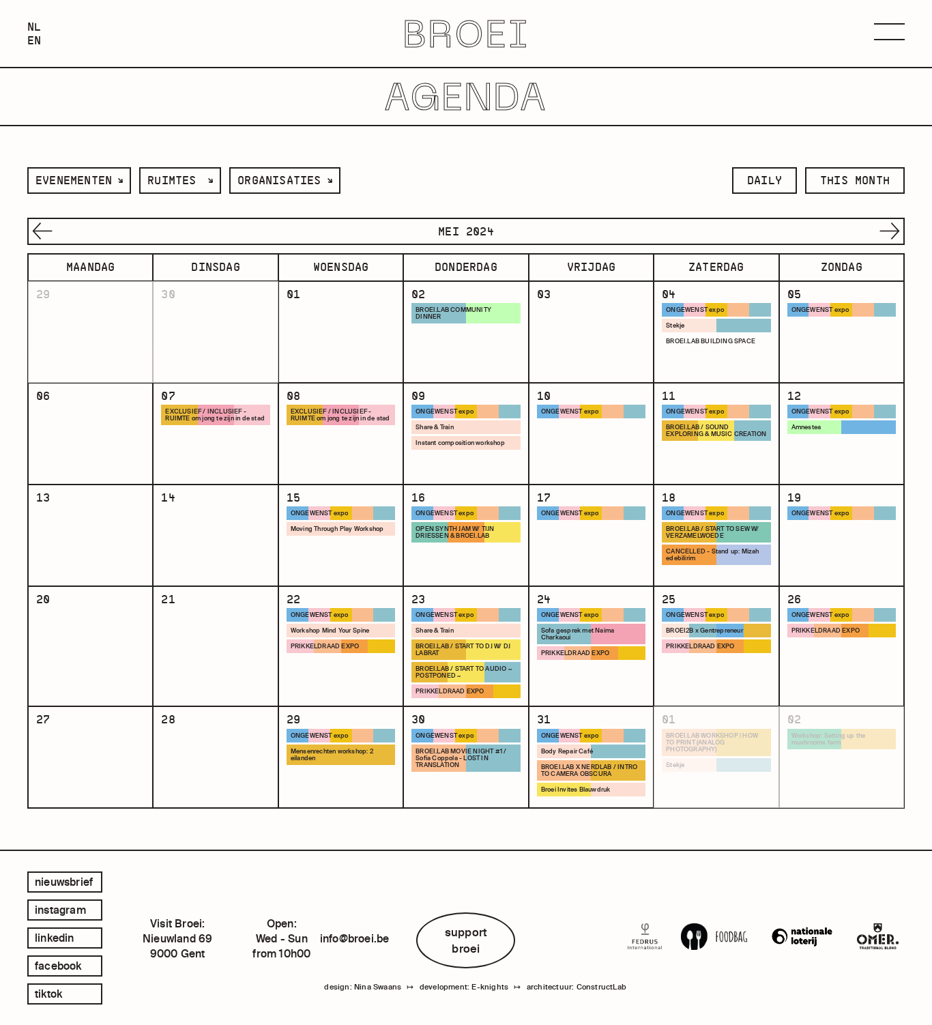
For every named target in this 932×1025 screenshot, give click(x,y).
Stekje (675, 325)
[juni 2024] (891, 231)
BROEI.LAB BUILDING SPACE (710, 341)
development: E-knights (464, 987)
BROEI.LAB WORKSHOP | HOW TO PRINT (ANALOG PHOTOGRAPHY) (712, 742)
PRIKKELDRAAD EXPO (325, 646)
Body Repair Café (567, 751)
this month (855, 180)
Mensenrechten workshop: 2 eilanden (332, 755)
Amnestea (806, 427)
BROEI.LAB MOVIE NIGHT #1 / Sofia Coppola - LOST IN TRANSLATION (461, 758)
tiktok (48, 993)
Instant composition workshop (460, 442)
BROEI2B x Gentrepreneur (704, 630)
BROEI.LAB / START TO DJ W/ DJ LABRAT (463, 649)
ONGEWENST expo (695, 309)
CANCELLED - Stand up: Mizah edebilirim (712, 555)
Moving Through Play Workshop (337, 528)
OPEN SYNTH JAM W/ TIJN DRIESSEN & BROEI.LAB (455, 532)
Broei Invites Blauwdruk (576, 789)
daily (764, 180)
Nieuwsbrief (64, 882)
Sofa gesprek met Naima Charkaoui (577, 634)
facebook (58, 965)
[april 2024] (41, 231)
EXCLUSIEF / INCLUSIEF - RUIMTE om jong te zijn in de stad (215, 415)
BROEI (466, 34)
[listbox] (79, 180)
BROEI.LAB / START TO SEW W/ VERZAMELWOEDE (712, 532)
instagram (60, 909)
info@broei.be (355, 938)
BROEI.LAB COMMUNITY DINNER (453, 313)
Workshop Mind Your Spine (330, 630)
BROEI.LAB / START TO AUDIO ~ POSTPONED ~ (464, 672)
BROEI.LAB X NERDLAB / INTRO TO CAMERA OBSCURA (589, 770)
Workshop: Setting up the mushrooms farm (828, 739)
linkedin (54, 937)
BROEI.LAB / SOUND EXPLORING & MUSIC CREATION (716, 430)
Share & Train (435, 427)
